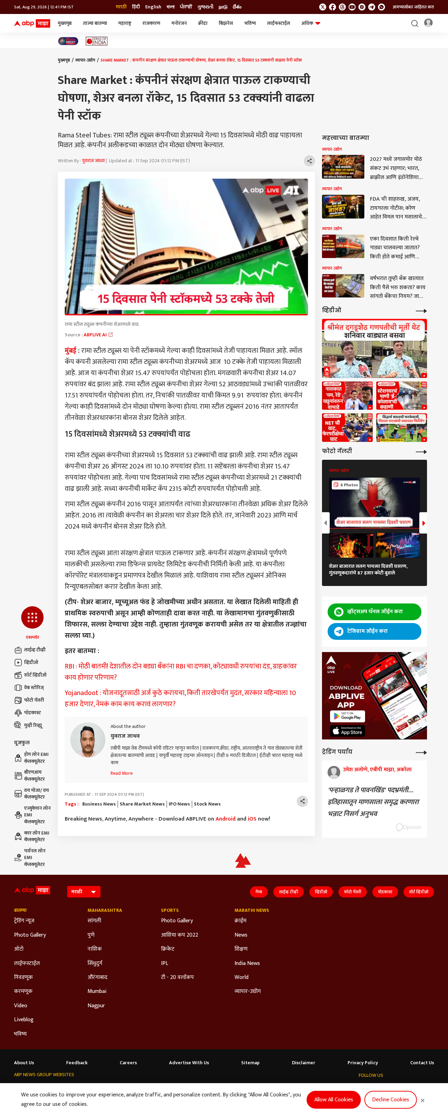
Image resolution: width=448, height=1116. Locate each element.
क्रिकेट (167, 949)
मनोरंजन (179, 23)
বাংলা (171, 6)
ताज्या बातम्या (95, 23)
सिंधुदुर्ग (95, 963)
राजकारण (151, 23)
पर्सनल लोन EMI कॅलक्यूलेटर (35, 857)
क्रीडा (203, 23)
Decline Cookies (390, 1099)
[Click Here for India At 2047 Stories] (68, 41)
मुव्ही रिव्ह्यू (33, 725)
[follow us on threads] (342, 7)
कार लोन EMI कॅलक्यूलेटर (36, 836)
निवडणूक (23, 977)
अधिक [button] (307, 23)
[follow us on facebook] (332, 7)
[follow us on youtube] (352, 7)
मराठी (121, 6)
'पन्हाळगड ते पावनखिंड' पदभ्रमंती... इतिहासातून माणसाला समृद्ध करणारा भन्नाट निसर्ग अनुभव (373, 802)
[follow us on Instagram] (362, 7)
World (241, 977)
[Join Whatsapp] (381, 7)
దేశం (237, 6)
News (240, 935)
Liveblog (24, 1020)
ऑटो (18, 949)
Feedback (77, 1062)
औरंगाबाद (97, 977)
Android (226, 819)
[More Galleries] (421, 451)
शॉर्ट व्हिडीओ (35, 675)
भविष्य (250, 23)
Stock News (207, 804)
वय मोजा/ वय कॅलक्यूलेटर (36, 794)
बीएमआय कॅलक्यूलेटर (34, 775)
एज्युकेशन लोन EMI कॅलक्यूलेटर (37, 815)
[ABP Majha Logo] (32, 23)
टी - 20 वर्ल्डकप (177, 977)
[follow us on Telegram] (372, 7)
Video (20, 1006)
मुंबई (70, 351)
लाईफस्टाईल (278, 23)
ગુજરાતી (205, 6)
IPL (164, 963)
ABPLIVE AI (96, 335)
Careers (128, 1062)
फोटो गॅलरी (34, 700)
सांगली (94, 921)
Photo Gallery (30, 935)
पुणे (91, 935)
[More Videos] (421, 310)
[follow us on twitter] (322, 7)
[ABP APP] (347, 716)
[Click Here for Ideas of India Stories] (97, 41)
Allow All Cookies (333, 1099)
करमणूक (23, 991)
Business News (99, 804)
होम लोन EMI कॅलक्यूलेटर (36, 758)
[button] (32, 623)
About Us (24, 1062)
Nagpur (96, 1006)
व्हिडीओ (31, 662)
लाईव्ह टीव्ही (35, 650)
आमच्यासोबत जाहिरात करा (413, 6)
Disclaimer (303, 1062)
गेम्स (258, 891)
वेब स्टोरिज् (34, 688)
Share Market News (142, 804)
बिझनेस (226, 23)
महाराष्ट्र (124, 23)
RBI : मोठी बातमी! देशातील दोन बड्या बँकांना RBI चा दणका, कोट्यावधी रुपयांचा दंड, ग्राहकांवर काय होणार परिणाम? (181, 672)
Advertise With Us (189, 1062)
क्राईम (240, 921)
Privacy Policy (363, 1062)
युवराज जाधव (93, 161)
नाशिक (95, 949)
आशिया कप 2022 (179, 935)
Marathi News (251, 910)
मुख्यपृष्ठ (65, 23)
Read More (122, 773)
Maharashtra (105, 910)
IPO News (179, 804)
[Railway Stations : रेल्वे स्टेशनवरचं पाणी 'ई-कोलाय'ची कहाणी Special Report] (401, 395)
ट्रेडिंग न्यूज (24, 921)
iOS (252, 819)
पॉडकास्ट (32, 713)
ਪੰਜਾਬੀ (186, 6)
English (153, 6)
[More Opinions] (421, 751)
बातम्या (20, 910)
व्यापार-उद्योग (85, 60)
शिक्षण (240, 949)
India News (247, 963)
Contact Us (422, 1062)
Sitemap (250, 1062)
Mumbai (97, 991)
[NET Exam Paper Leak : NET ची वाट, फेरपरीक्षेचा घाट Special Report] (347, 427)
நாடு (223, 6)
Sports (170, 910)
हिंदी (136, 6)
